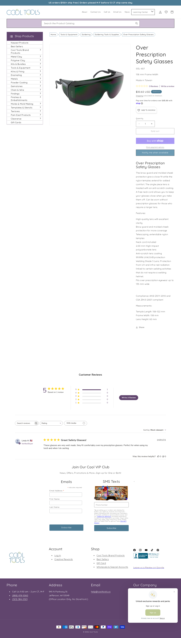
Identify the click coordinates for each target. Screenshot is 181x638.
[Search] (137, 23)
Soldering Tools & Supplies (107, 34)
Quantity (139, 118)
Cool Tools (94, 632)
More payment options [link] (155, 147)
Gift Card (101, 563)
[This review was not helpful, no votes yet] (163, 456)
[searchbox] (24, 423)
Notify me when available (155, 152)
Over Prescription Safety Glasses (138, 34)
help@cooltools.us (101, 591)
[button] (152, 10)
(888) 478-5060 (20, 595)
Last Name (54, 507)
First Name (54, 499)
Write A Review (129, 397)
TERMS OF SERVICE (104, 516)
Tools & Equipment (69, 34)
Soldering (86, 34)
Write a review (167, 86)
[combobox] (90, 23)
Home (53, 34)
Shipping (139, 96)
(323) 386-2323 (19, 599)
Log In (57, 555)
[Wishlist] (166, 12)
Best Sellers (103, 559)
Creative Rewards (63, 559)
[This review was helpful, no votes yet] (158, 456)
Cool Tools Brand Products (111, 555)
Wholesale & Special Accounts (112, 567)
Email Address (56, 490)
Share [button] (141, 327)
